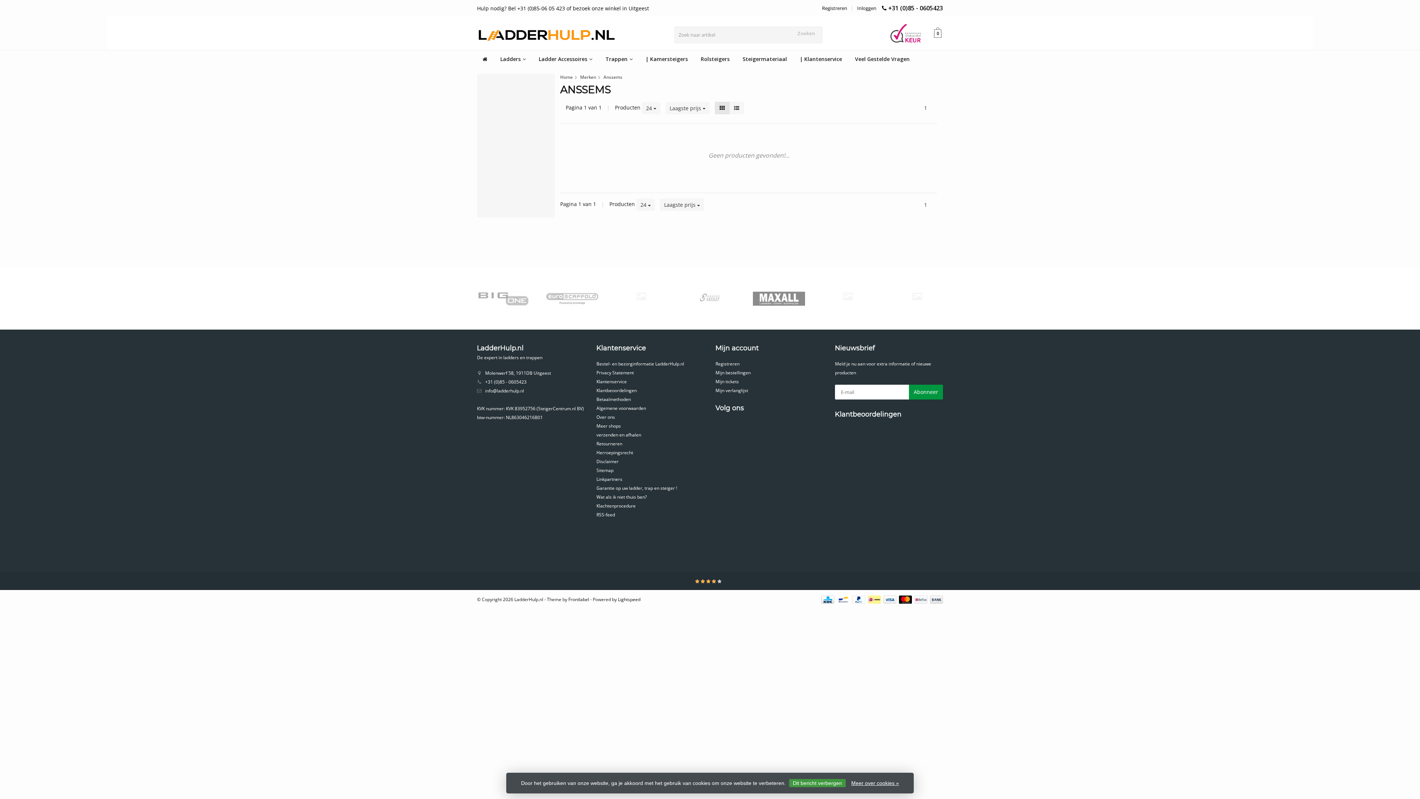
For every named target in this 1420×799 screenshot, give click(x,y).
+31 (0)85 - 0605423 (915, 8)
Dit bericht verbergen (817, 783)
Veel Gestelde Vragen (882, 59)
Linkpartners (609, 479)
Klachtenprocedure (616, 506)
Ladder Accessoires (563, 59)
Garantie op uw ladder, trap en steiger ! (636, 488)
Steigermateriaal (765, 59)
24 (649, 108)
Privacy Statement (615, 373)
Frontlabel (578, 599)
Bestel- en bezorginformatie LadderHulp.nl (640, 364)
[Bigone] (503, 298)
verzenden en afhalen (618, 435)
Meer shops (608, 426)
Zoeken (806, 33)
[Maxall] (779, 298)
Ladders (510, 59)
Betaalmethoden (613, 399)
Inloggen (866, 8)
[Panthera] (848, 296)
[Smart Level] (917, 296)
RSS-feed (605, 515)
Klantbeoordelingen (616, 390)
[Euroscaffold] (572, 298)
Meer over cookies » (875, 783)
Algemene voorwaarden (621, 408)
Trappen (616, 59)
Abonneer (926, 391)
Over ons (605, 417)
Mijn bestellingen (733, 373)
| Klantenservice (821, 59)
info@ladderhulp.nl (504, 391)
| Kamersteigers (667, 59)
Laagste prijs (686, 108)
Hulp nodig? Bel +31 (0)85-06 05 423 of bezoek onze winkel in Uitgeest (563, 8)
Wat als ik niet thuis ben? (621, 497)
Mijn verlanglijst (732, 390)
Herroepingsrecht (614, 452)
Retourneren (609, 444)
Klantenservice (611, 381)
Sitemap (604, 470)
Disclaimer (607, 461)
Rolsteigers (715, 59)
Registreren (834, 8)
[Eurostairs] (641, 296)
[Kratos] (710, 298)
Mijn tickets (727, 381)
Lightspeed (629, 599)
